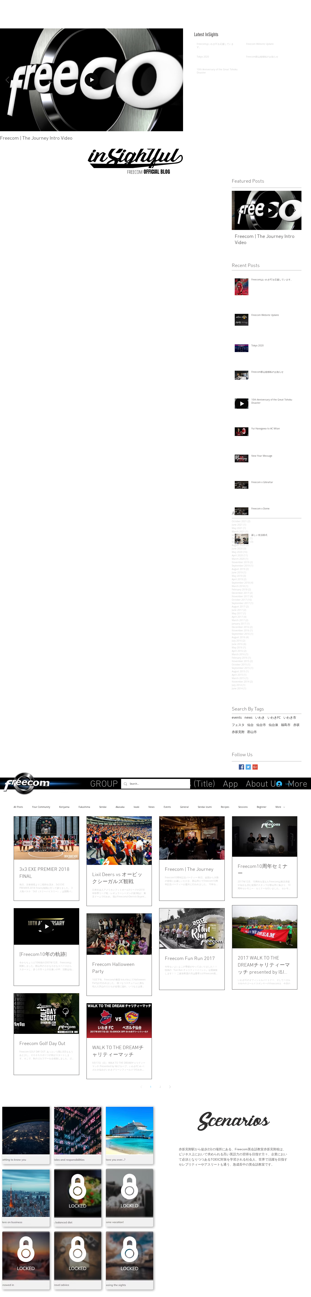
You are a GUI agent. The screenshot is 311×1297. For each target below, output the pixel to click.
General (184, 807)
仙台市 (261, 725)
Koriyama (64, 807)
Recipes (225, 807)
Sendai (103, 807)
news (248, 717)
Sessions (243, 807)
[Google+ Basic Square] (255, 767)
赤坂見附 (238, 732)
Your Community (41, 807)
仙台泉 (273, 725)
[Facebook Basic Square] (241, 767)
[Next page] (170, 1087)
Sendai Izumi (205, 807)
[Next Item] (294, 210)
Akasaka (120, 807)
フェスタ (238, 725)
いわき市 (289, 717)
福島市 (286, 725)
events (237, 717)
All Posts (18, 807)
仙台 (250, 725)
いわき (260, 717)
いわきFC (274, 717)
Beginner (261, 807)
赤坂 (296, 725)
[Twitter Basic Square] (248, 767)
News (151, 807)
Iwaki (136, 807)
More (278, 807)
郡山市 (252, 732)
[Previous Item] (7, 79)
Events (167, 807)
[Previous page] (141, 1087)
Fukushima (84, 807)
